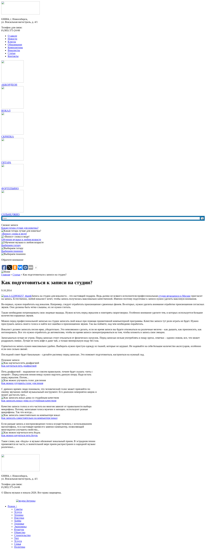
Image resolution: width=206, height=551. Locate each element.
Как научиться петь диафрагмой (19, 365)
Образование (15, 44)
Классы (12, 41)
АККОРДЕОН (9, 84)
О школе (12, 35)
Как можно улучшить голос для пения (22, 383)
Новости (12, 38)
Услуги (18, 512)
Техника (18, 515)
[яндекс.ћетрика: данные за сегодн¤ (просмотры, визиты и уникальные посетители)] (25, 500)
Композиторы (15, 47)
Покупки (19, 518)
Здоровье (19, 523)
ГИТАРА (6, 162)
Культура (19, 529)
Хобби (17, 520)
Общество (19, 532)
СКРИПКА (7, 136)
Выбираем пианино (12, 251)
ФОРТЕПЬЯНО (10, 188)
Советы (18, 509)
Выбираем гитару (11, 245)
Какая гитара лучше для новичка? (19, 228)
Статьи (11, 53)
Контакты (13, 56)
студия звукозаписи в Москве (174, 296)
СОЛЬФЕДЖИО (10, 214)
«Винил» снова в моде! (14, 233)
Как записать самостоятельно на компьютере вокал (29, 418)
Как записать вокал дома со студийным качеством (28, 400)
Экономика (20, 526)
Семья (17, 544)
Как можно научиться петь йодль (19, 435)
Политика (19, 547)
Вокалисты (14, 50)
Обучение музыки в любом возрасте (21, 239)
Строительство (22, 535)
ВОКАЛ (5, 110)
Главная (5, 274)
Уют (16, 538)
